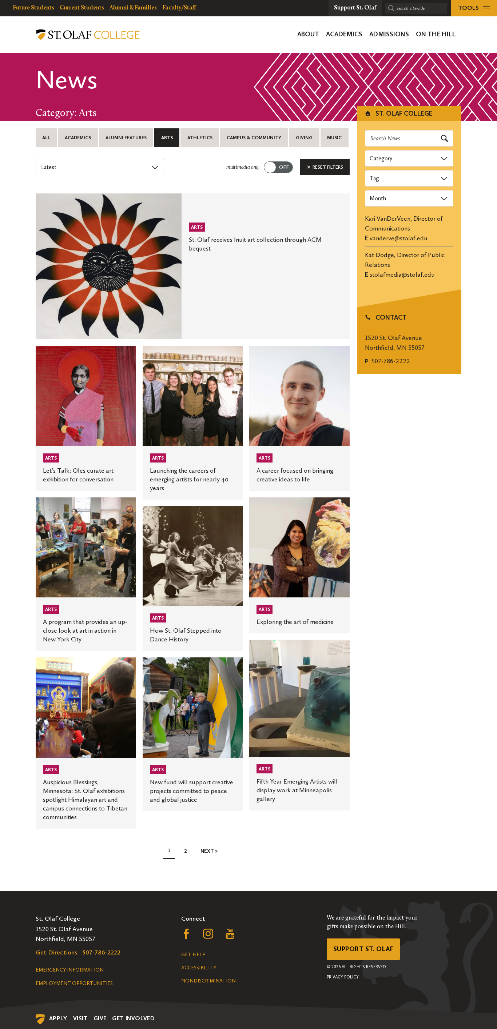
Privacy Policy (343, 977)
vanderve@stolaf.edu (399, 238)
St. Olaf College (403, 113)
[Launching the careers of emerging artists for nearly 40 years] (193, 423)
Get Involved (133, 1018)
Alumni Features (126, 137)
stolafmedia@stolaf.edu (402, 275)
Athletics (199, 137)
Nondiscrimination (208, 981)
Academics (78, 137)
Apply (58, 1018)
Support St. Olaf (363, 949)
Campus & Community (254, 137)
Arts (167, 137)
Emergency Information (70, 970)
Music (334, 137)
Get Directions (56, 952)
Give (100, 1018)
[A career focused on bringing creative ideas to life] (299, 418)
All (46, 137)
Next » (209, 851)
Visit (80, 1018)
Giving (304, 137)
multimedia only (242, 167)
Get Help (193, 955)
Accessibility (198, 968)
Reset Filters (327, 167)
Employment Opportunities (74, 983)
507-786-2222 (390, 361)
